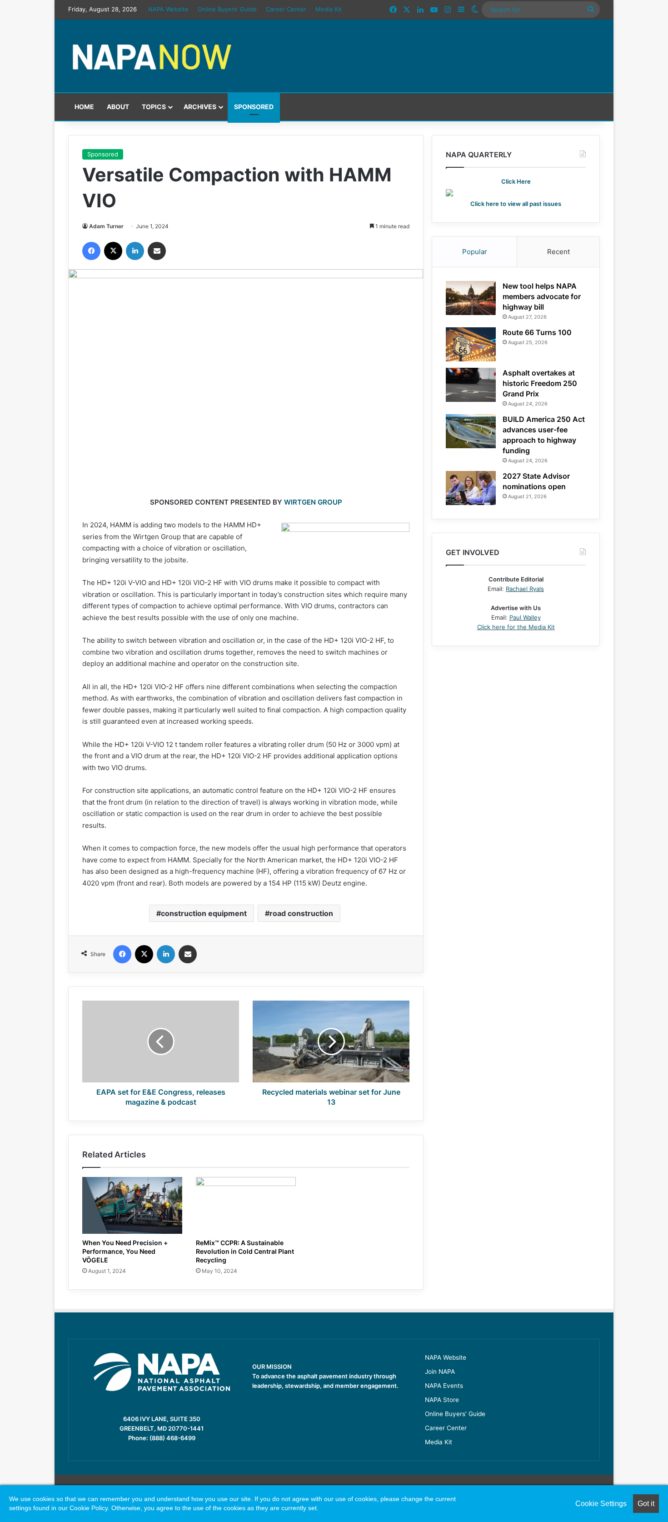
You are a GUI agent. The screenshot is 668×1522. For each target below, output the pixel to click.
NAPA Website (168, 9)
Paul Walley (525, 617)
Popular (474, 251)
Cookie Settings (601, 1503)
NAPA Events (444, 1385)
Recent (558, 251)
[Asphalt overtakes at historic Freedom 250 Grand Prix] (471, 385)
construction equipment (204, 913)
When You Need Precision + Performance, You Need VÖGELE (125, 1251)
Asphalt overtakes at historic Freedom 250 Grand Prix (540, 383)
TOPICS (154, 106)
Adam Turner (106, 226)
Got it (646, 1503)
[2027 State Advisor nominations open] (471, 488)
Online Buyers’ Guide (227, 9)
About (118, 106)
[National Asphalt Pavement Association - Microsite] (152, 56)
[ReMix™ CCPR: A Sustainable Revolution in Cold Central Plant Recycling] (246, 1205)
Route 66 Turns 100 (537, 332)
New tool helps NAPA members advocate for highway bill (542, 296)
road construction (301, 913)
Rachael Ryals (525, 588)
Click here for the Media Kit (516, 627)
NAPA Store (442, 1399)
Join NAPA (440, 1371)
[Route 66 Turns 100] (471, 344)
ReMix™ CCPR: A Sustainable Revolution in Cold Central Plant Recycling (245, 1251)
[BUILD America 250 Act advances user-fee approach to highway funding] (471, 431)
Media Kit (328, 9)
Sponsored (254, 106)
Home (84, 106)
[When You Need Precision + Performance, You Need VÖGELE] (132, 1205)
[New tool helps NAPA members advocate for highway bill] (471, 298)
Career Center (286, 9)
